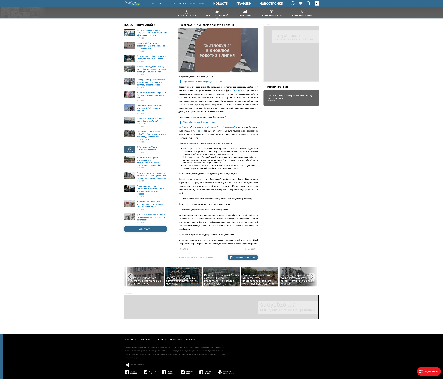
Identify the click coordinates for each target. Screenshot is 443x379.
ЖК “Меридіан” (196, 130)
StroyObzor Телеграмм (137, 364)
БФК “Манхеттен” (227, 127)
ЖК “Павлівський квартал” (205, 127)
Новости (220, 3)
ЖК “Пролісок (184, 127)
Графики (243, 3)
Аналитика (245, 15)
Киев (173, 3)
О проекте (160, 339)
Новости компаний (217, 15)
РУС (160, 3)
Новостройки (271, 3)
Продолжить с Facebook (244, 257)
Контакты (130, 339)
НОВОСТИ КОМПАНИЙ (140, 24)
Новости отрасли (272, 15)
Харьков (182, 3)
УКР (153, 3)
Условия (191, 339)
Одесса (201, 3)
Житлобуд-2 (239, 90)
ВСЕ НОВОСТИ (145, 229)
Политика (176, 339)
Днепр (192, 3)
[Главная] (132, 3)
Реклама (146, 339)
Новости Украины (302, 15)
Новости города (187, 15)
